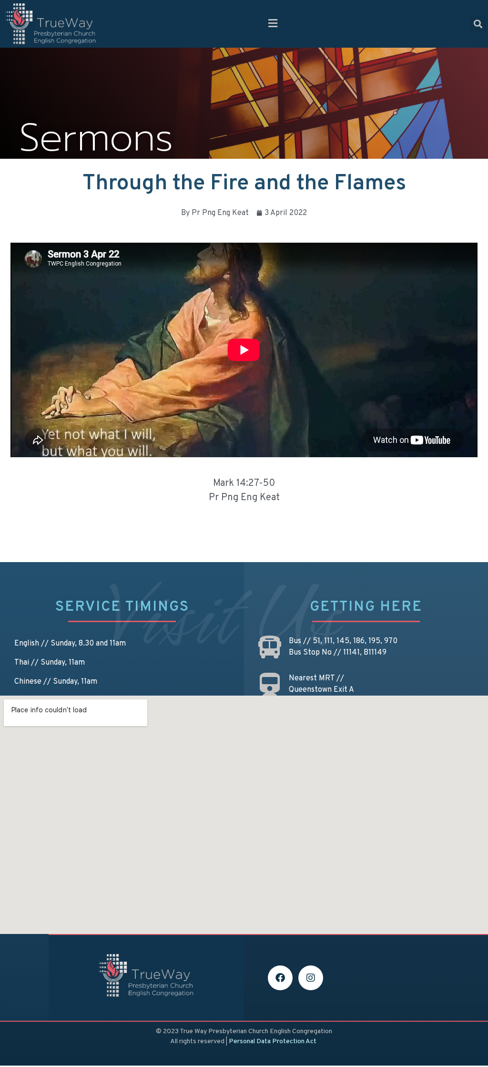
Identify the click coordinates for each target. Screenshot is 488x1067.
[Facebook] (280, 977)
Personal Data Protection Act (272, 1041)
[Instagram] (310, 977)
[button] (272, 24)
